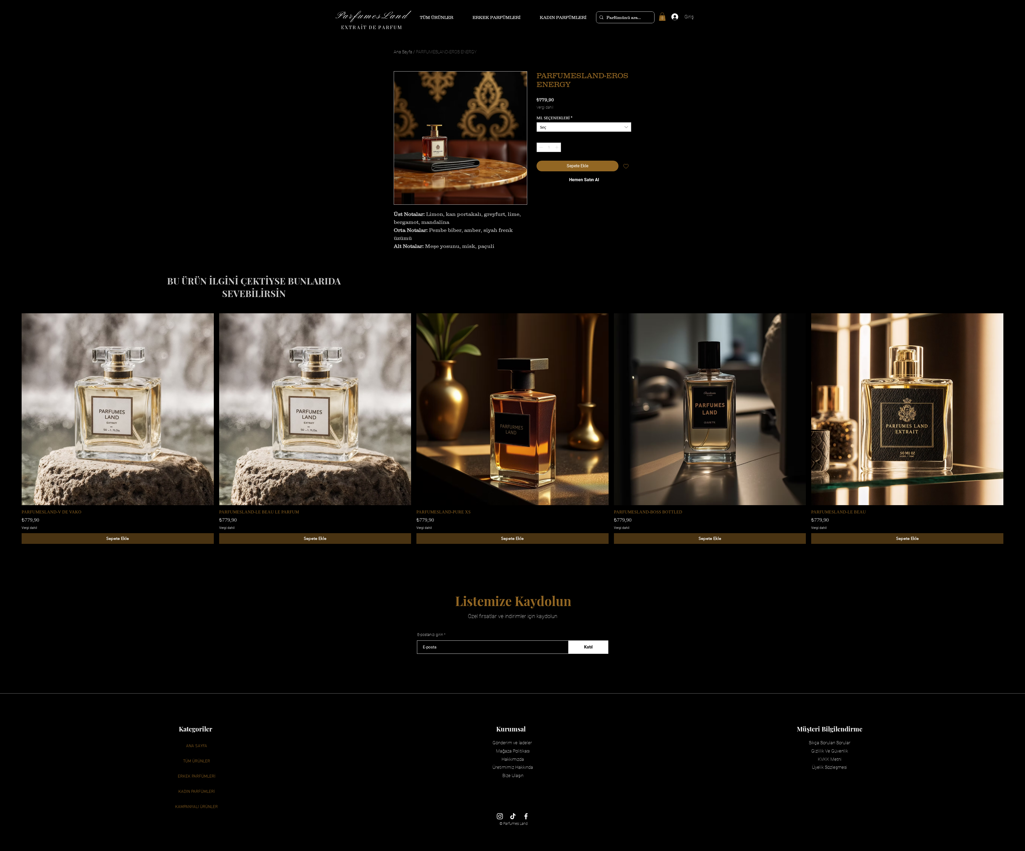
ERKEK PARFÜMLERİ (196, 776)
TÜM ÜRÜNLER (196, 761)
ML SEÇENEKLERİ (555, 117)
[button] (662, 17)
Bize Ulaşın (512, 775)
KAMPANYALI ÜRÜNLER (196, 807)
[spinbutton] (549, 147)
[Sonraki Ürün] (1011, 409)
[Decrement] (540, 147)
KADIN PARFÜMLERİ (196, 791)
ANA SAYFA (196, 746)
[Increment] (557, 147)
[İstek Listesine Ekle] (626, 166)
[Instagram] (500, 816)
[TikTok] (513, 816)
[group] (512, 428)
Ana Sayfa (403, 51)
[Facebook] (526, 816)
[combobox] (584, 127)
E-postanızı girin (430, 634)
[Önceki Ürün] (14, 409)
